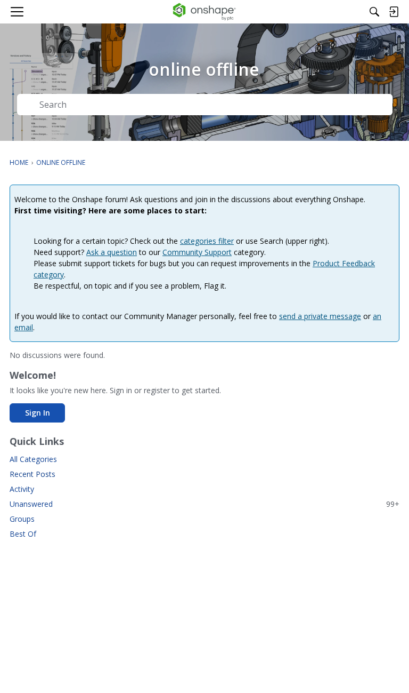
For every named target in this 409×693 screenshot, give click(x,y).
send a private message (320, 316)
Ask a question (111, 252)
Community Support (197, 252)
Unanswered (204, 504)
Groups (22, 519)
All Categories (33, 459)
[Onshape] (204, 11)
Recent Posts (32, 474)
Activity (22, 489)
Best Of (23, 534)
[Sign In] (393, 11)
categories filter (207, 241)
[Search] (374, 11)
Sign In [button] (37, 413)
